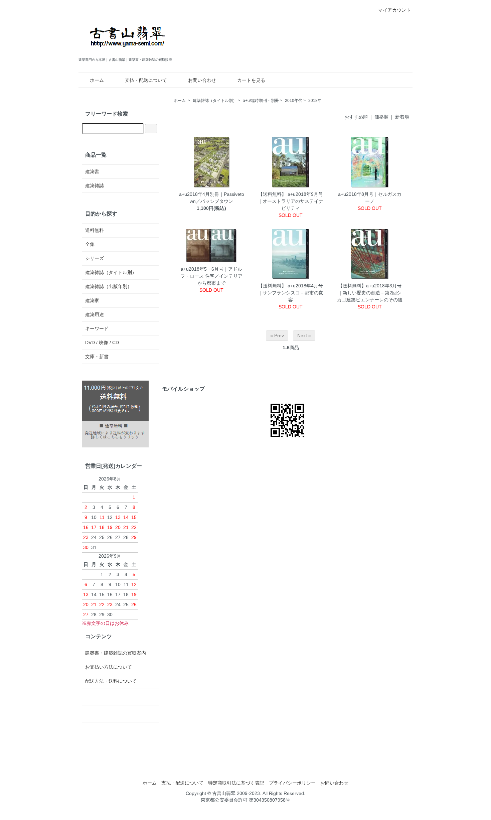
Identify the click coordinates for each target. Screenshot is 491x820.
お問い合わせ (202, 80)
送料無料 (94, 230)
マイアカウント (394, 10)
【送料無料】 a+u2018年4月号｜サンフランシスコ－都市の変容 (290, 292)
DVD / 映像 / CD (102, 342)
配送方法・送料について (111, 681)
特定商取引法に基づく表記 (236, 783)
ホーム (97, 80)
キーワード (97, 328)
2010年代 (293, 100)
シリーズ (94, 258)
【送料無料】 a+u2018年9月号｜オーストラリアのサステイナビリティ (290, 201)
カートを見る (251, 80)
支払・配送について (146, 80)
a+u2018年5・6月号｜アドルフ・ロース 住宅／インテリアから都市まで (211, 276)
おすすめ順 (356, 117)
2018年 (315, 100)
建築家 (92, 300)
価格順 (381, 117)
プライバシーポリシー (292, 783)
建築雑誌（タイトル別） (215, 100)
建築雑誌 (94, 185)
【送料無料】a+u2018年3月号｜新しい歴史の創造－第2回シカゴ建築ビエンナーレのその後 (369, 292)
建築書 (92, 171)
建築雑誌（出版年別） (108, 286)
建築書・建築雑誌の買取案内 (115, 653)
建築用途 (94, 314)
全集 (90, 244)
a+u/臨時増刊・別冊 (261, 100)
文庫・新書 (97, 356)
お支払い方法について (108, 667)
